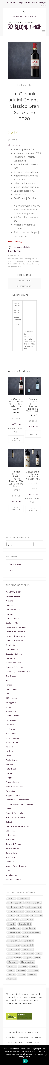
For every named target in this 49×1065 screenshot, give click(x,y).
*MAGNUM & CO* (13, 592)
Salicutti (9, 822)
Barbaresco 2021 (34, 911)
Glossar (29, 1042)
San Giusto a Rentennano (17, 826)
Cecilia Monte (12, 649)
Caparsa (9, 605)
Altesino (9, 601)
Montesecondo (12, 738)
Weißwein (12, 979)
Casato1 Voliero (13, 618)
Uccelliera (10, 861)
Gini (8, 693)
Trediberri (10, 857)
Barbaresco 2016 (34, 903)
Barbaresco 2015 (15, 903)
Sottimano (10, 839)
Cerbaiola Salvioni (14, 654)
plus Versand (14, 145)
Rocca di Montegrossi (15, 817)
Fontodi (9, 685)
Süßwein (22, 974)
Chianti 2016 (13, 941)
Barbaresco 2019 (34, 907)
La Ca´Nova (11, 720)
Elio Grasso (11, 676)
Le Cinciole (10, 729)
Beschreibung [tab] (24, 275)
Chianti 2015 (23, 937)
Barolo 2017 (13, 920)
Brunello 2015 (14, 928)
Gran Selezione (25, 264)
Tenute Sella (11, 853)
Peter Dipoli (11, 769)
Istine (8, 707)
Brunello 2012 (25, 924)
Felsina (9, 680)
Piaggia (9, 777)
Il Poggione (11, 702)
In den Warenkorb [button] (16, 439)
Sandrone (10, 831)
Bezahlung (36, 1037)
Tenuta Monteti (12, 848)
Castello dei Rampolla (15, 631)
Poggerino (10, 791)
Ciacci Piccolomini (13, 663)
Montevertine (12, 742)
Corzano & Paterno (14, 667)
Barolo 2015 (23, 915)
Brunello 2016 (29, 928)
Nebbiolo (12, 966)
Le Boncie (10, 724)
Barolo (11, 915)
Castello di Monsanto (15, 636)
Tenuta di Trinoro (13, 844)
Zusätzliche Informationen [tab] (24, 283)
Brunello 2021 (14, 932)
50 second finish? (15, 1042)
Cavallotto (10, 645)
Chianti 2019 (27, 945)
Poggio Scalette (13, 795)
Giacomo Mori (12, 689)
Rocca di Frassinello (15, 813)
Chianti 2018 (13, 264)
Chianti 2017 (27, 941)
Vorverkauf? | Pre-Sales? (17, 1037)
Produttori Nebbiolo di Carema (19, 804)
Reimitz (9, 808)
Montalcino (13, 962)
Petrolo (9, 773)
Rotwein (35, 264)
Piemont (34, 966)
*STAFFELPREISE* (13, 596)
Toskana (21, 266)
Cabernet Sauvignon (32, 932)
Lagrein (28, 958)
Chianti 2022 (13, 953)
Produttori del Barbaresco (17, 800)
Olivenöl (23, 966)
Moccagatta (11, 733)
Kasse (43, 5)
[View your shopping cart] (24, 12)
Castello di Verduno (14, 640)
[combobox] (20, 544)
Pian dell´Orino (12, 782)
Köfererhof (11, 711)
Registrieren (24, 2)
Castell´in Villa (12, 623)
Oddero (9, 751)
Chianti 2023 (27, 953)
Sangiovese (12, 266)
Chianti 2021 (27, 949)
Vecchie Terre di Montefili (17, 866)
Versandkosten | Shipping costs (23, 1032)
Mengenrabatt (15, 564)
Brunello (12, 924)
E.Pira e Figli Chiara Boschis (18, 671)
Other (8, 755)
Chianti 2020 (13, 949)
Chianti (36, 261)
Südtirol (11, 974)
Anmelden (11, 2)
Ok (25, 1061)
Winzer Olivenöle (13, 879)
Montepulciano (27, 962)
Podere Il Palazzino (14, 786)
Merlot (37, 958)
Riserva (11, 970)
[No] (45, 1055)
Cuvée (39, 953)
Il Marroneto (11, 698)
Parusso (9, 764)
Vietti (8, 870)
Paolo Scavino (12, 760)
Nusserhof (10, 747)
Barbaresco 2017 (15, 907)
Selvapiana (11, 835)
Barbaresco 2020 (15, 911)
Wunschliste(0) (39, 2)
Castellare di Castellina (16, 627)
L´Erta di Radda (12, 715)
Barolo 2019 (27, 920)
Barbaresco (24, 899)
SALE (11, 570)
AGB (37, 1042)
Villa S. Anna (11, 875)
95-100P (29, 261)
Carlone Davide (13, 609)
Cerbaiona (10, 658)
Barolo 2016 (37, 915)
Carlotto (9, 614)
